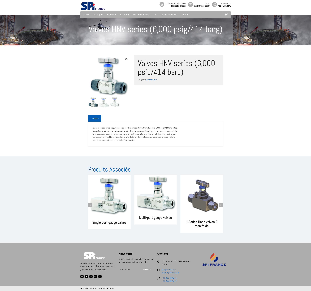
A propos (98, 14)
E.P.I (155, 14)
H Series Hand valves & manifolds (202, 224)
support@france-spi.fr (170, 272)
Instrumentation (141, 14)
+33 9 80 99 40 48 (169, 278)
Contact (185, 14)
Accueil (86, 14)
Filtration (124, 14)
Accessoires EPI (169, 14)
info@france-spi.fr (169, 269)
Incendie (111, 14)
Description (95, 118)
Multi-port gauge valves (155, 217)
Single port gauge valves (109, 222)
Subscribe (147, 269)
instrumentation (151, 79)
